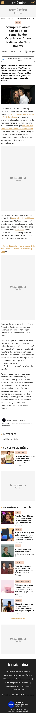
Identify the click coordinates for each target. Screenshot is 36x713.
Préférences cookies (27, 695)
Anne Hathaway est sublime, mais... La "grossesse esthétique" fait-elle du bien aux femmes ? (24, 570)
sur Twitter (19, 229)
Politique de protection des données (17, 683)
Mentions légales (24, 675)
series (16, 439)
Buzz (3, 439)
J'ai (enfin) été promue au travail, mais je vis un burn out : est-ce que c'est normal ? (25, 459)
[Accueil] (18, 2)
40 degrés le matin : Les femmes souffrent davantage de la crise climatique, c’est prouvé (24, 607)
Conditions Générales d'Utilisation (17, 671)
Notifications (6, 695)
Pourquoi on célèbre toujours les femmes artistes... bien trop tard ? (24, 552)
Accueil (3, 18)
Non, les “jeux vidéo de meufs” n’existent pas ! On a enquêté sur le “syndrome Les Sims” (24, 519)
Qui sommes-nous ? (10, 675)
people (9, 439)
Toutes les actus (10, 18)
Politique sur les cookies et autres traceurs (17, 679)
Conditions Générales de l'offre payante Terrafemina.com (18, 687)
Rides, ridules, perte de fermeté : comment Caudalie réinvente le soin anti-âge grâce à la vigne (24, 589)
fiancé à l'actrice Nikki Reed (22, 218)
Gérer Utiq (15, 695)
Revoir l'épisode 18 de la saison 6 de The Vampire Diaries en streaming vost (18, 249)
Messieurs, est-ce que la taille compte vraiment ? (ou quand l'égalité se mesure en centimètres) (24, 536)
